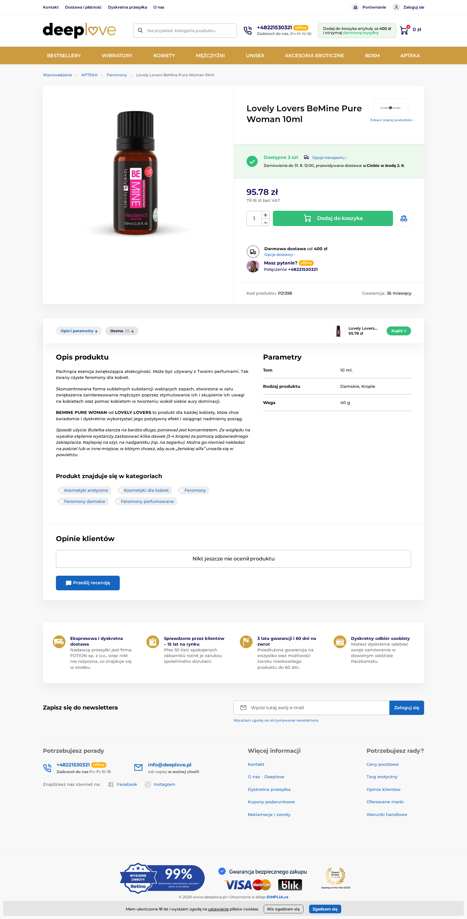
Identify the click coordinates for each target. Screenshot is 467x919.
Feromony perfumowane (147, 501)
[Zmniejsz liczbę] (265, 222)
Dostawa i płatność (83, 7)
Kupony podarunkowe (271, 801)
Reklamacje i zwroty (269, 814)
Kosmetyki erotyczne (86, 490)
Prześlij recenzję (91, 583)
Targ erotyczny (382, 776)
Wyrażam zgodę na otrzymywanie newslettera (276, 720)
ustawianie (218, 909)
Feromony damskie (84, 501)
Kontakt (51, 7)
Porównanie (374, 7)
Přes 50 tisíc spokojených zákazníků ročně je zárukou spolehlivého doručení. (193, 655)
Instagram (164, 784)
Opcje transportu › (329, 157)
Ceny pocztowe (383, 764)
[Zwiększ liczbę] (265, 215)
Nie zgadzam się (283, 909)
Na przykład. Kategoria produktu (181, 30)
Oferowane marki (385, 801)
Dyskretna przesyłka (127, 7)
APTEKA (89, 74)
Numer (254, 218)
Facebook (127, 784)
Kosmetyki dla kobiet (146, 490)
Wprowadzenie (57, 74)
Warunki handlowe (387, 814)
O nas (158, 7)
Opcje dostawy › (279, 254)
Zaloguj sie (413, 7)
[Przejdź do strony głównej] (79, 30)
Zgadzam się (325, 909)
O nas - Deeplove (266, 776)
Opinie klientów (384, 789)
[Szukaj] (140, 31)
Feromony (117, 74)
